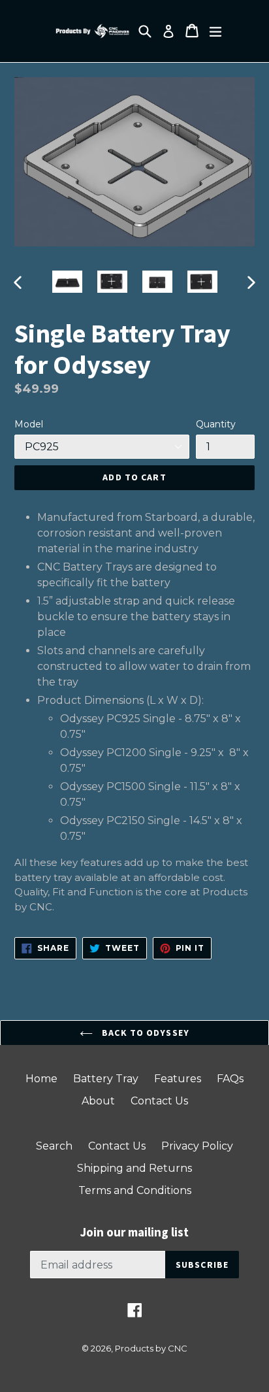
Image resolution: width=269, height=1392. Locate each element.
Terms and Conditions (134, 1190)
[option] (66, 282)
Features (177, 1078)
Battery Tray (105, 1078)
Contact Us (159, 1101)
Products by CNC (151, 1348)
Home (41, 1078)
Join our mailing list (134, 1232)
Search (54, 1146)
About (98, 1101)
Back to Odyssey (144, 1032)
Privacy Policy (197, 1146)
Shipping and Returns (134, 1168)
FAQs (230, 1078)
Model (28, 424)
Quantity (216, 424)
